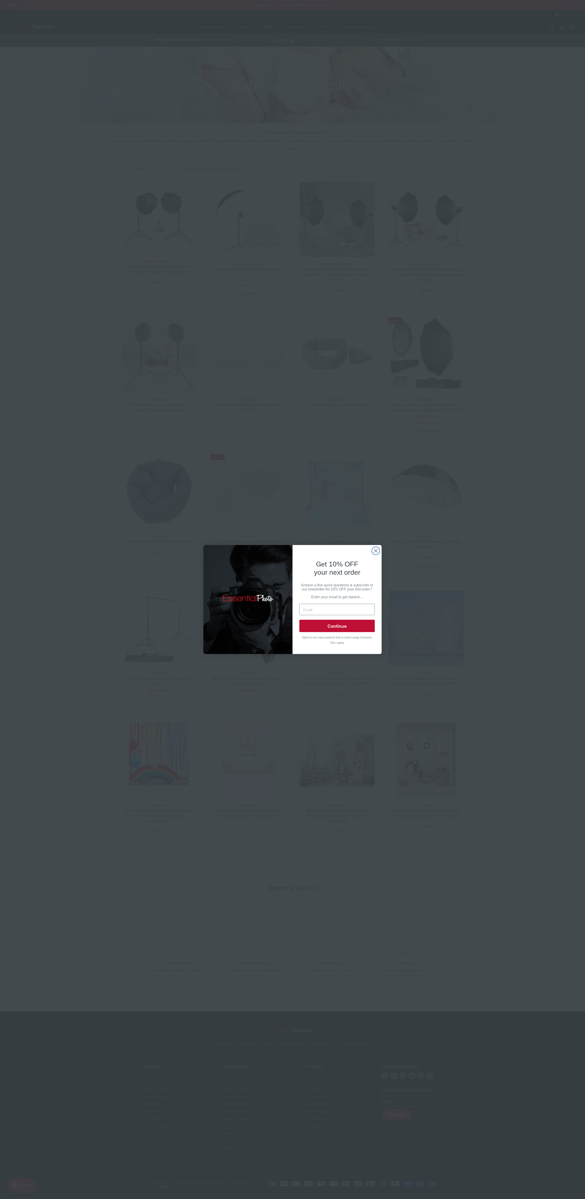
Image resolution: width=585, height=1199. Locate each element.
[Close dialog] (376, 551)
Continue (337, 625)
